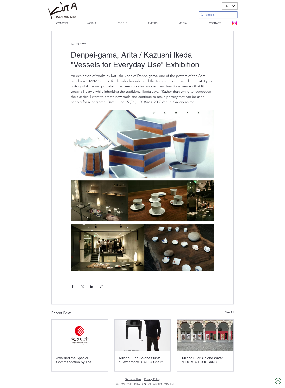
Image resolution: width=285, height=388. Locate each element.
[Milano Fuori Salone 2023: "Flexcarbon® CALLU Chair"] (143, 335)
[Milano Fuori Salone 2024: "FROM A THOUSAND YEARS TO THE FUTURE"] (205, 335)
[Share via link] (101, 286)
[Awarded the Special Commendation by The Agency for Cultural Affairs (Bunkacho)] (80, 335)
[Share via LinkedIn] (91, 286)
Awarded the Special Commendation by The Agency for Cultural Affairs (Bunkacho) (76, 360)
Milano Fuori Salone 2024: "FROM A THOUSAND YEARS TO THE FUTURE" (202, 360)
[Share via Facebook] (72, 286)
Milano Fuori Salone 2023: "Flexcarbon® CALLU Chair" (141, 360)
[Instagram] (234, 23)
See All (229, 312)
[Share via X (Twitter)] (82, 286)
